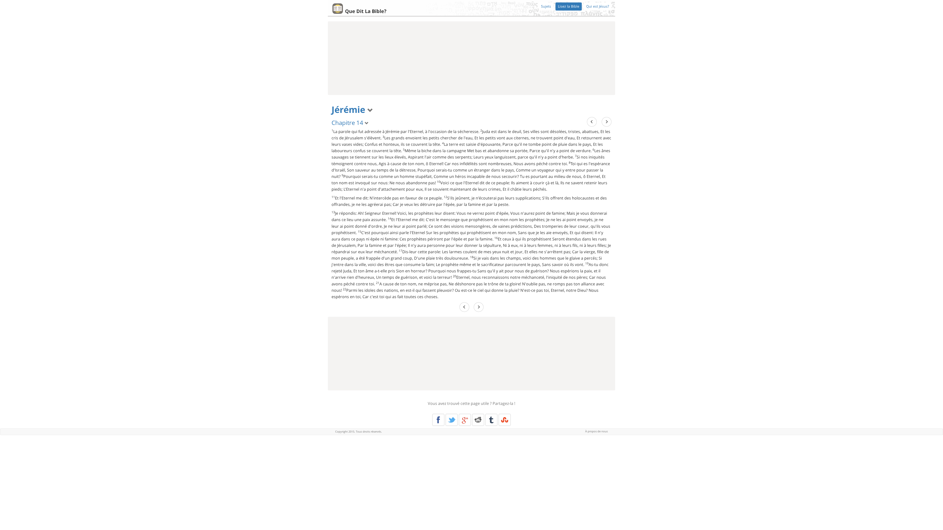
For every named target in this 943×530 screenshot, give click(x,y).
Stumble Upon (505, 420)
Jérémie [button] (349, 110)
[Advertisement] (471, 58)
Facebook (438, 420)
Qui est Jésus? (597, 6)
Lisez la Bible (568, 6)
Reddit (478, 420)
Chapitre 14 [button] (348, 123)
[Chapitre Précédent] (592, 122)
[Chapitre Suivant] (606, 122)
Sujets (546, 6)
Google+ (465, 420)
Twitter (451, 420)
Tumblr (491, 420)
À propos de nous (596, 431)
